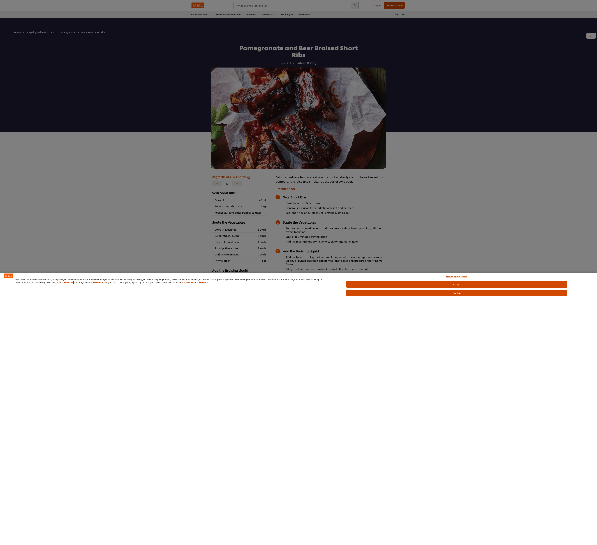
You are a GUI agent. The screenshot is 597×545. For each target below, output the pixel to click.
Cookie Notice (66, 282)
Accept (456, 284)
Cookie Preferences (98, 282)
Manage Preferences (456, 276)
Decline (457, 293)
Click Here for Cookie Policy (195, 282)
